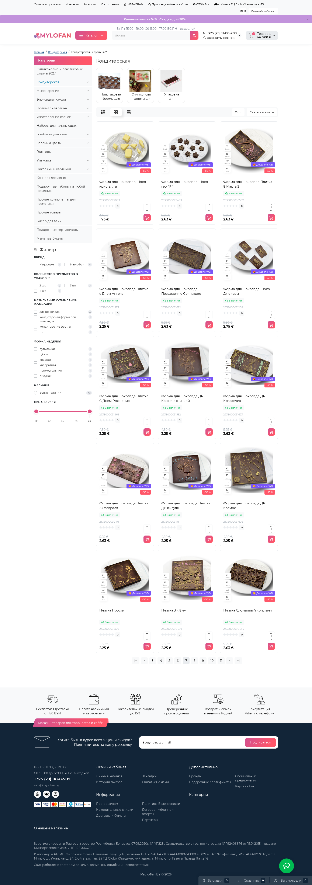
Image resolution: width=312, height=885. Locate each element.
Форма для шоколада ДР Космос (244, 505)
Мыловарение (48, 91)
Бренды (195, 776)
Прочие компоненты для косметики (56, 202)
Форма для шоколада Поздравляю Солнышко (181, 291)
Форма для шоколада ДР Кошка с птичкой (182, 398)
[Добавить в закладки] (134, 175)
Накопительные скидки (114, 810)
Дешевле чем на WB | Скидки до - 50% (155, 19)
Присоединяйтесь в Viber (169, 4)
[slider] (36, 411)
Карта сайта (244, 786)
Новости (90, 4)
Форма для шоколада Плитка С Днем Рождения (123, 398)
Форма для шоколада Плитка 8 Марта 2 (247, 184)
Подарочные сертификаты (58, 230)
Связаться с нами (155, 782)
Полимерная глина (52, 108)
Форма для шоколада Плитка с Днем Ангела (123, 291)
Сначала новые (260, 112)
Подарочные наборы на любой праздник (61, 189)
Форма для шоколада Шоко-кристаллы (123, 184)
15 (236, 112)
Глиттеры (44, 152)
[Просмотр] (115, 175)
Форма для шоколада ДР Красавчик (244, 398)
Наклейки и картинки (54, 169)
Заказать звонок (220, 38)
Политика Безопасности (161, 804)
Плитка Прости (111, 610)
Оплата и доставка (47, 4)
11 (221, 661)
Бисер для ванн (49, 221)
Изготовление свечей (54, 117)
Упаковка (44, 160)
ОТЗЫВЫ (202, 4)
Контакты (72, 4)
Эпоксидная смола (51, 99)
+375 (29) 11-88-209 (221, 33)
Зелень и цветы (49, 143)
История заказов (109, 782)
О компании (110, 4)
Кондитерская (48, 82)
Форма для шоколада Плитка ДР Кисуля (185, 505)
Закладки (149, 776)
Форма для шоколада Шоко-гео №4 (185, 184)
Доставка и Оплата (111, 816)
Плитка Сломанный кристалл (247, 610)
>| (238, 661)
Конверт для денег (51, 178)
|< (135, 661)
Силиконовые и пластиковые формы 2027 (60, 71)
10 (212, 661)
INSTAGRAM (134, 4)
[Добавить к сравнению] (125, 175)
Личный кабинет (263, 11)
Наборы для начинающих (56, 126)
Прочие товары (49, 212)
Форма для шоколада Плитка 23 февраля (123, 505)
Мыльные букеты (50, 238)
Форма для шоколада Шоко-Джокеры (247, 291)
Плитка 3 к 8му (173, 610)
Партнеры (150, 820)
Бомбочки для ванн (52, 134)
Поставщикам (107, 804)
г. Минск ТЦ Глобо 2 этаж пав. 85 (241, 4)
